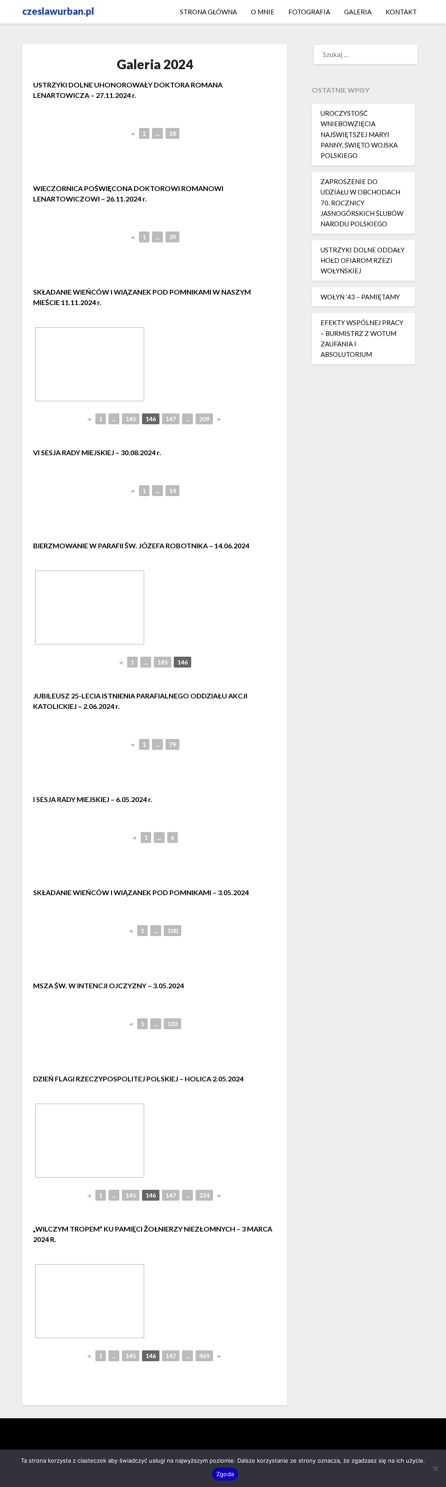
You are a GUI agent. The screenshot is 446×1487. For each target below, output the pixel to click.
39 (172, 237)
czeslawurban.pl (58, 11)
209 (204, 419)
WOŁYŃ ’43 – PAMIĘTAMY (360, 297)
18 (172, 133)
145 (130, 419)
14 (172, 490)
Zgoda (225, 1473)
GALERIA (358, 12)
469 (204, 1355)
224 (204, 1195)
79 (172, 744)
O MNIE (262, 12)
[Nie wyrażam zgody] (435, 1468)
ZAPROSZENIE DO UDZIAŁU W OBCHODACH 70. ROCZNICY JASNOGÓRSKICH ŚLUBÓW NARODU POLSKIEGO (362, 203)
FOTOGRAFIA (309, 12)
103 (172, 1023)
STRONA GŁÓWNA (208, 12)
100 (172, 930)
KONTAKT (401, 12)
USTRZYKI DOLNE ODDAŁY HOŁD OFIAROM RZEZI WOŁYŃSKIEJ (363, 260)
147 (171, 419)
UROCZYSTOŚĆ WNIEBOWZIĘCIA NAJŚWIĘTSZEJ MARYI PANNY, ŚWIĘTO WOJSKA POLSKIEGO (359, 134)
